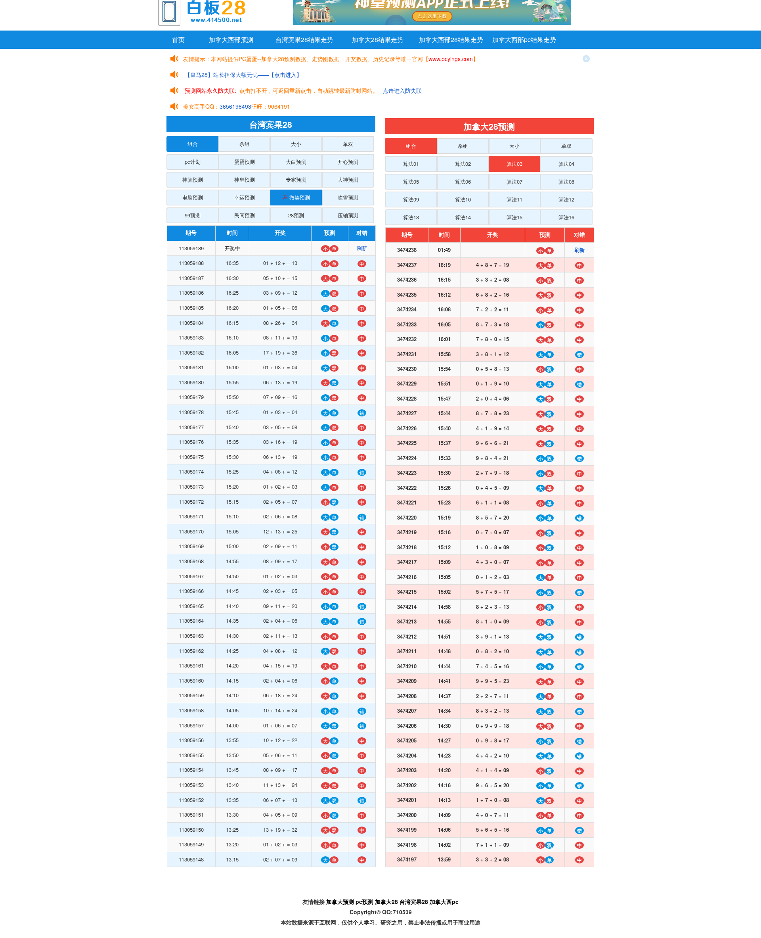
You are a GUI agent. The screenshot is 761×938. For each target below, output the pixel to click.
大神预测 (348, 179)
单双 (348, 144)
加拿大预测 (340, 901)
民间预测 (244, 215)
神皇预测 (244, 179)
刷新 (362, 248)
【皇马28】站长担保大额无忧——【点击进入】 (243, 75)
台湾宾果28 (414, 901)
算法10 (463, 199)
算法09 (411, 199)
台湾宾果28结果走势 (304, 39)
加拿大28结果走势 (377, 39)
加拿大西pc (444, 901)
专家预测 (296, 179)
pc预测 (364, 901)
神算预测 (192, 179)
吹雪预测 (348, 197)
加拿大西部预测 (231, 39)
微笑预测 (296, 197)
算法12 (566, 199)
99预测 (193, 215)
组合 (192, 144)
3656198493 (235, 106)
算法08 (566, 181)
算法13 (411, 217)
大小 (296, 144)
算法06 (463, 181)
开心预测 (348, 161)
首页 (178, 39)
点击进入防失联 (402, 90)
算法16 (566, 217)
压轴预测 (348, 215)
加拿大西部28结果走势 (451, 39)
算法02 (463, 163)
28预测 (296, 215)
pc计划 (193, 161)
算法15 (514, 217)
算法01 (411, 163)
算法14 (463, 217)
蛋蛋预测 (244, 161)
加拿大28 (386, 901)
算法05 (411, 181)
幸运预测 (244, 197)
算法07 (514, 181)
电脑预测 (192, 197)
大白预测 (296, 161)
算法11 (514, 199)
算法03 (514, 163)
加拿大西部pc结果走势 (524, 39)
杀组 (244, 144)
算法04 (566, 163)
